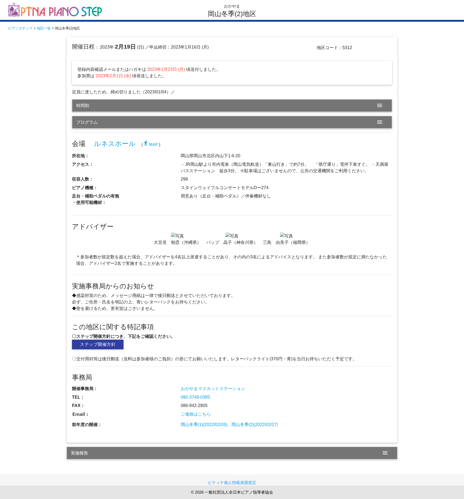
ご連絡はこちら (196, 414)
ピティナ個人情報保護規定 (232, 482)
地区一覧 (44, 28)
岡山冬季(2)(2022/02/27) (254, 424)
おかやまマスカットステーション (213, 388)
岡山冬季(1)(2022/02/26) (204, 424)
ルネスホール (115, 143)
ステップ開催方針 (97, 344)
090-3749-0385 (195, 397)
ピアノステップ (20, 28)
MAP (150, 144)
